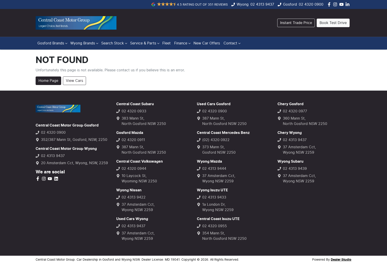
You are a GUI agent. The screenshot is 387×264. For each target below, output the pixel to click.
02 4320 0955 (214, 226)
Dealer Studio (341, 259)
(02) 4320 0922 (216, 140)
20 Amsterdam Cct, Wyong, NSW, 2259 (74, 163)
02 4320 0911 (133, 140)
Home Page (48, 81)
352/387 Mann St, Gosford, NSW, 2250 (74, 140)
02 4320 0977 (295, 111)
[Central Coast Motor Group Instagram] (336, 4)
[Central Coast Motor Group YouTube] (342, 4)
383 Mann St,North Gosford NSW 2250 (144, 121)
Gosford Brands (50, 43)
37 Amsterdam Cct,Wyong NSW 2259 (138, 207)
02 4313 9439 (295, 168)
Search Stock (112, 43)
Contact (230, 43)
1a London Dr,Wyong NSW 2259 (218, 207)
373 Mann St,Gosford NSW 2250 (219, 149)
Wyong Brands (82, 43)
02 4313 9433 (214, 197)
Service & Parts (143, 43)
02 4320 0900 (311, 4)
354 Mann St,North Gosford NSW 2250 (224, 235)
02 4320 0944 (134, 168)
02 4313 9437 (262, 4)
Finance (180, 43)
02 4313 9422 (134, 197)
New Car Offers (207, 43)
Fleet (166, 43)
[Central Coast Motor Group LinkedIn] (348, 4)
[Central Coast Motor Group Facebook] (330, 4)
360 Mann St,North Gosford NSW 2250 (305, 121)
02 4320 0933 (134, 111)
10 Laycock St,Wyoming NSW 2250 (139, 178)
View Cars (74, 81)
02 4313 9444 (214, 168)
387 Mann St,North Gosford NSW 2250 (144, 149)
